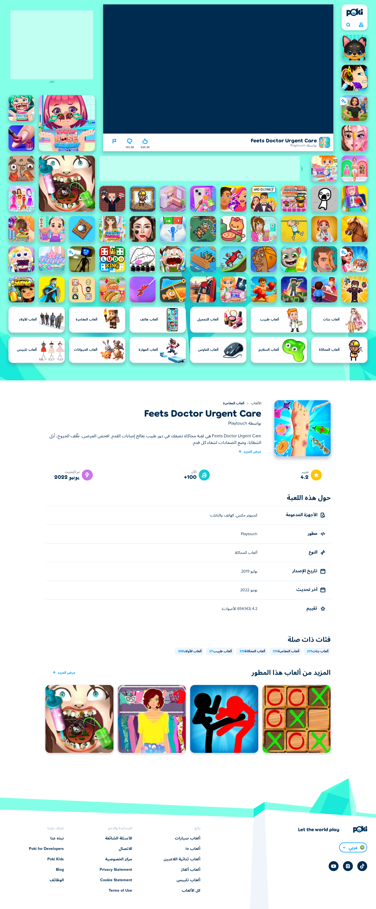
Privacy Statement (116, 870)
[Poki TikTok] (362, 866)
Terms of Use (120, 891)
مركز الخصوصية (118, 859)
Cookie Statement (116, 880)
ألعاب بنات (317, 651)
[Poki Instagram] (348, 866)
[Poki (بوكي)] (354, 12)
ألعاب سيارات (187, 838)
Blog (60, 870)
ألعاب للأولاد (189, 651)
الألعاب (256, 403)
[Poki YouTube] (334, 866)
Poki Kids (55, 859)
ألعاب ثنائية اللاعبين (182, 859)
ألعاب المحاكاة (252, 651)
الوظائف (57, 880)
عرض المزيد (252, 451)
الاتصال (125, 849)
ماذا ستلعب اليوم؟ (348, 25)
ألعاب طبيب (220, 651)
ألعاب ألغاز (190, 870)
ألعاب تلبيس (188, 880)
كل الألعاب (191, 891)
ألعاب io (193, 849)
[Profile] (361, 25)
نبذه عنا (57, 838)
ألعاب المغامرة (233, 403)
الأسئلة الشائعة (118, 838)
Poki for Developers (46, 849)
